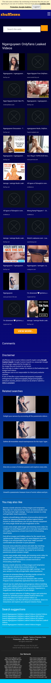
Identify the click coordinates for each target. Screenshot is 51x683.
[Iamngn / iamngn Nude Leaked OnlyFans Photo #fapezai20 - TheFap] (14, 179)
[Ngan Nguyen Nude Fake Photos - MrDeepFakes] (14, 97)
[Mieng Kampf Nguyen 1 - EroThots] (38, 207)
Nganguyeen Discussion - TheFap (15, 128)
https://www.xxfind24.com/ (13, 675)
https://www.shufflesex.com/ (13, 667)
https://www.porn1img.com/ (38, 671)
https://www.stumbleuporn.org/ (38, 677)
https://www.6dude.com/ (13, 663)
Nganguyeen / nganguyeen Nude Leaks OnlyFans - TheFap (24, 73)
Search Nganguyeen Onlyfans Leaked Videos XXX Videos (23, 616)
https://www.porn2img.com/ (38, 672)
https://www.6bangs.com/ (13, 661)
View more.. (25, 331)
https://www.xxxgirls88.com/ (38, 658)
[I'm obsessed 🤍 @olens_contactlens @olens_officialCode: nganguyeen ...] (14, 317)
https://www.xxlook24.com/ (13, 677)
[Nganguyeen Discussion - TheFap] (14, 125)
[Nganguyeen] (14, 289)
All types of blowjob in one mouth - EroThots (19, 211)
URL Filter (25, 639)
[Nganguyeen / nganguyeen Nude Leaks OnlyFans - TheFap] (14, 70)
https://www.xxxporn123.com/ (13, 674)
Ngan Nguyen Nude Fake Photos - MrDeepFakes (21, 101)
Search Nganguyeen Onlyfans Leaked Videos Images (21, 625)
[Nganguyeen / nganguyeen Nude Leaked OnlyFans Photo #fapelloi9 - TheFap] (38, 97)
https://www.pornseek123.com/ (38, 663)
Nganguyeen (8, 293)
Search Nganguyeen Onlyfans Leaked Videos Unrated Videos (24, 614)
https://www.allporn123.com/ (38, 667)
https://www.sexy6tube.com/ (38, 659)
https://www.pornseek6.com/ (38, 664)
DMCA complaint (8, 383)
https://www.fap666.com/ (13, 664)
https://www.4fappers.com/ (13, 658)
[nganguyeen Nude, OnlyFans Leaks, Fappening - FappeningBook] (38, 125)
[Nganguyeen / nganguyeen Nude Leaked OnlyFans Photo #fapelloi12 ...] (14, 262)
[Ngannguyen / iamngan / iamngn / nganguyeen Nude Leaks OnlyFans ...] (38, 262)
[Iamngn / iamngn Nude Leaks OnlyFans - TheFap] (14, 234)
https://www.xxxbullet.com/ (13, 671)
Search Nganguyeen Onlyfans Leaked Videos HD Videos (22, 618)
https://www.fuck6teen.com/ (38, 661)
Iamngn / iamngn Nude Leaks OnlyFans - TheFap (20, 238)
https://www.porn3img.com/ (38, 674)
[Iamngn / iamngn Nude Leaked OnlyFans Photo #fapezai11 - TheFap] (38, 317)
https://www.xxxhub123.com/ (13, 672)
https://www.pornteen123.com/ (38, 666)
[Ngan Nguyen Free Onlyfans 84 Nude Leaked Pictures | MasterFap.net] (38, 70)
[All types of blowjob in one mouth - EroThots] (14, 207)
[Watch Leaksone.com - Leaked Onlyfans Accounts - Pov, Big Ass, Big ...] (38, 234)
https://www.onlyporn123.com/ (38, 669)
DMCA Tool (33, 639)
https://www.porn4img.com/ (38, 675)
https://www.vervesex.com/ (13, 669)
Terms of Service (35, 637)
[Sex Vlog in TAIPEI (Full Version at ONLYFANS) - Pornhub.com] (38, 152)
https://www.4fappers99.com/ (13, 659)
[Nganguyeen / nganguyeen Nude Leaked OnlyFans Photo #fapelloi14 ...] (14, 152)
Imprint (25, 637)
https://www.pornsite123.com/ (13, 666)
